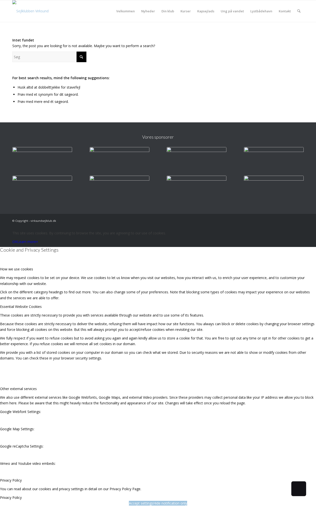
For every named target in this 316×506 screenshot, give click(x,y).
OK (14, 241)
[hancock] (196, 160)
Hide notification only (170, 503)
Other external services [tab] (18, 388)
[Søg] (299, 11)
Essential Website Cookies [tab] (21, 306)
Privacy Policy (11, 497)
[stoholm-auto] (196, 189)
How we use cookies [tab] (16, 269)
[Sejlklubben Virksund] (30, 11)
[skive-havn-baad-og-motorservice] (119, 160)
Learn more (26, 241)
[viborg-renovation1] (274, 189)
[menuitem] (125, 11)
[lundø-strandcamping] (42, 189)
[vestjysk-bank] (274, 160)
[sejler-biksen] (119, 189)
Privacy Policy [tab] (11, 480)
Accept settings (141, 503)
